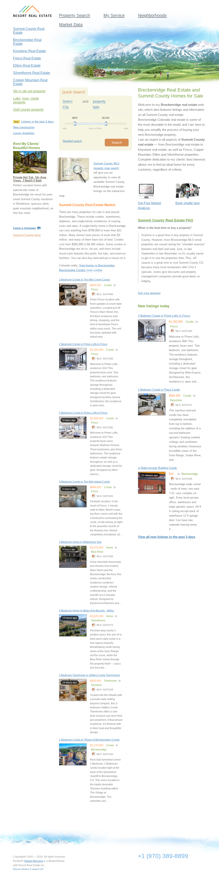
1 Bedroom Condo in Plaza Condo (159, 389)
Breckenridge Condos (72, 270)
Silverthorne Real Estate (31, 73)
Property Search (74, 15)
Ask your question (149, 293)
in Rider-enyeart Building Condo (157, 468)
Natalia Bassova (33, 861)
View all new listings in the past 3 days (166, 537)
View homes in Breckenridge (96, 265)
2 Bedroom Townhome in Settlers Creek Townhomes (89, 675)
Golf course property (28, 109)
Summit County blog (27, 235)
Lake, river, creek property (26, 100)
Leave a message (24, 228)
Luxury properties (23, 133)
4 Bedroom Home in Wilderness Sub (80, 542)
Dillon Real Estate (27, 65)
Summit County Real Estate (28, 30)
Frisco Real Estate (27, 58)
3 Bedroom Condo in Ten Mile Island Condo (84, 481)
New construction (23, 127)
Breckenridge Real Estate (27, 42)
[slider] (75, 123)
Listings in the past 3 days (37, 121)
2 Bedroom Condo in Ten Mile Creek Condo (84, 279)
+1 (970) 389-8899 (163, 856)
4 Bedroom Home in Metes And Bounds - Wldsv (86, 610)
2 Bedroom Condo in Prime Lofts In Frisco (83, 344)
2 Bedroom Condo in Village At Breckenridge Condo (89, 739)
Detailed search (72, 141)
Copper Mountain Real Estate (30, 82)
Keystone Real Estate (29, 51)
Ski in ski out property (29, 91)
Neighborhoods (152, 15)
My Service (114, 15)
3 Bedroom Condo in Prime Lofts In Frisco (83, 412)
